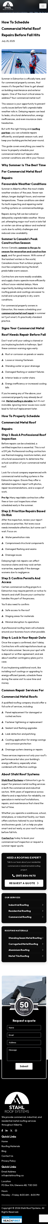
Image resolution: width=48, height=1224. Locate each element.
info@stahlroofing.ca (13, 1175)
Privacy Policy (9, 1160)
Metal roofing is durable (19, 401)
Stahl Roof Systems (12, 780)
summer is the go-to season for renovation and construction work (24, 251)
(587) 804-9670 (26, 875)
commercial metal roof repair (18, 313)
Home (5, 1141)
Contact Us (7, 1155)
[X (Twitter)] (11, 1130)
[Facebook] (2, 1130)
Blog (4, 1151)
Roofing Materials (11, 1146)
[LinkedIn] (7, 1130)
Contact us (8, 838)
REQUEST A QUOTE (22, 883)
